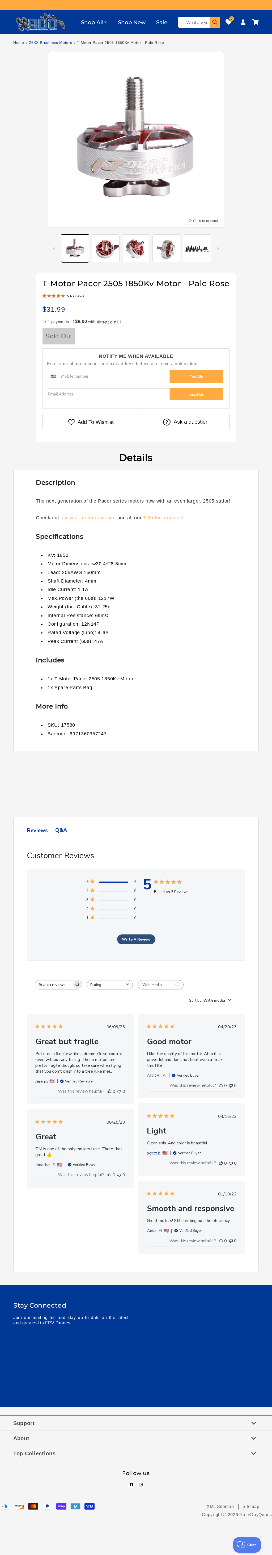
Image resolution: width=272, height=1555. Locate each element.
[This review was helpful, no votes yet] (109, 1091)
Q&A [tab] (61, 830)
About (21, 1438)
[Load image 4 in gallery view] (166, 248)
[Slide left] (54, 248)
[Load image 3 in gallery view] (136, 248)
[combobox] (110, 984)
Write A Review (136, 939)
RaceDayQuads (256, 1514)
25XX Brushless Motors (50, 42)
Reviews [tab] (37, 830)
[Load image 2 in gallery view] (106, 248)
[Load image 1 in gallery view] (75, 248)
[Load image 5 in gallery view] (197, 248)
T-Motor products (162, 517)
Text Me (196, 376)
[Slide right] (218, 248)
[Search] (215, 22)
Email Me (196, 394)
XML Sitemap (220, 1506)
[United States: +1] (53, 376)
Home (18, 42)
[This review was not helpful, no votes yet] (119, 1091)
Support (24, 1423)
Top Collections (34, 1453)
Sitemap (251, 1506)
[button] (94, 22)
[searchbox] (53, 984)
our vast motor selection (88, 517)
